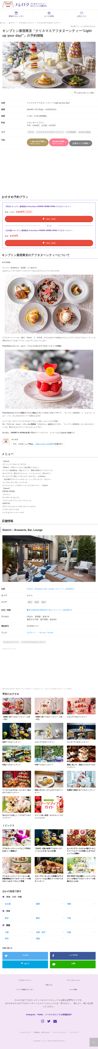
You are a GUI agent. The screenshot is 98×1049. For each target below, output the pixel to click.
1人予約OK (71, 132)
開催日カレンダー (16, 16)
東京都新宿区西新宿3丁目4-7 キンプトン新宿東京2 (50, 610)
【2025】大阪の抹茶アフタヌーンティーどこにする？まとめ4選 (48, 849)
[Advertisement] (49, 173)
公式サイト (31, 632)
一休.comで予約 (37, 142)
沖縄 (69, 903)
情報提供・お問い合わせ (42, 1032)
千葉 (69, 918)
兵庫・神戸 (41, 932)
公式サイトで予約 (80, 143)
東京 (30, 602)
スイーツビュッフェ (73, 980)
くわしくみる (50, 219)
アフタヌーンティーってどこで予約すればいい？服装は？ (16, 849)
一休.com (42, 632)
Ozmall (50, 632)
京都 (69, 932)
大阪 (7, 932)
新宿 (37, 602)
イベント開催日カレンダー (24, 989)
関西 (8, 925)
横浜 (38, 918)
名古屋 (8, 903)
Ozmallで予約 (58, 142)
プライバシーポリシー (60, 1032)
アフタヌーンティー (11, 642)
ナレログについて (25, 1032)
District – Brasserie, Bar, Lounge (40, 588)
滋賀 (38, 938)
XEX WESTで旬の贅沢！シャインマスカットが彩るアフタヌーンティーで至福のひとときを (81, 878)
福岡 (38, 903)
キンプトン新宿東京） (66, 588)
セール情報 (49, 16)
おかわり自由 (84, 132)
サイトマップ (74, 1032)
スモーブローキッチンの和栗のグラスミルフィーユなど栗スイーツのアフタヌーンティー (49, 878)
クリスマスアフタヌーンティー (50, 132)
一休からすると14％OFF (44, 444)
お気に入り (81, 16)
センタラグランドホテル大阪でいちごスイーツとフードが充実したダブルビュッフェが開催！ (81, 850)
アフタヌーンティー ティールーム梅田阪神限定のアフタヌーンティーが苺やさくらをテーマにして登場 (16, 878)
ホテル (31, 132)
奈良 (7, 938)
